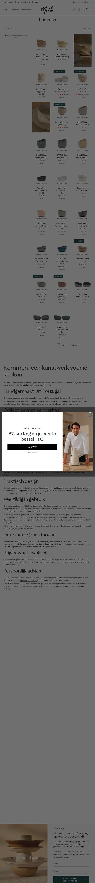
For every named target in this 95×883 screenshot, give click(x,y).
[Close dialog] (90, 415)
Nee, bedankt (32, 452)
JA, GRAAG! (32, 447)
